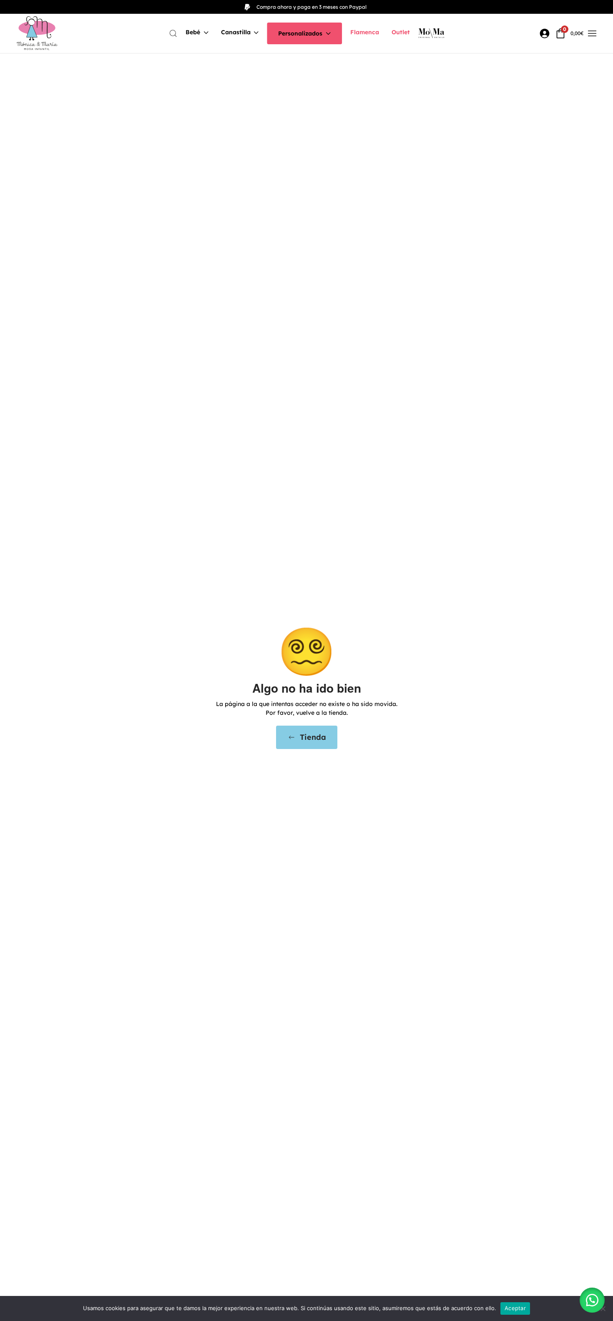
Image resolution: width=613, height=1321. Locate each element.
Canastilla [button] (236, 32)
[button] (173, 33)
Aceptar (515, 1308)
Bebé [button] (193, 32)
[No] (602, 1308)
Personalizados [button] (300, 33)
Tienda (313, 737)
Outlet (401, 32)
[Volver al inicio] (37, 33)
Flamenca (364, 32)
